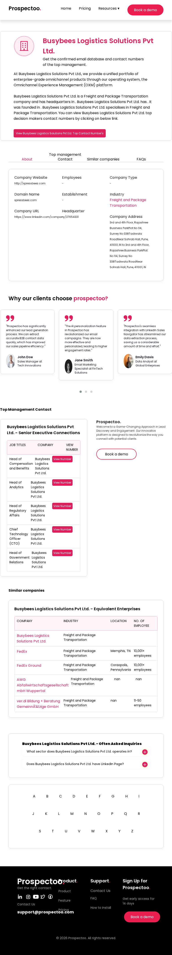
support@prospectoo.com (45, 912)
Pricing (85, 8)
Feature (64, 900)
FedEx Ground (29, 665)
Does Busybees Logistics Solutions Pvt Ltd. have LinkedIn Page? (75, 764)
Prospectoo (25, 8)
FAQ (93, 898)
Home (66, 8)
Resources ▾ (108, 8)
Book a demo (145, 10)
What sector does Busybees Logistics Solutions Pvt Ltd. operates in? (79, 751)
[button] (80, 391)
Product (64, 891)
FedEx (22, 651)
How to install (100, 907)
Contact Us (100, 890)
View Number (62, 459)
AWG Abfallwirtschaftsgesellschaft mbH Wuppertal (43, 685)
